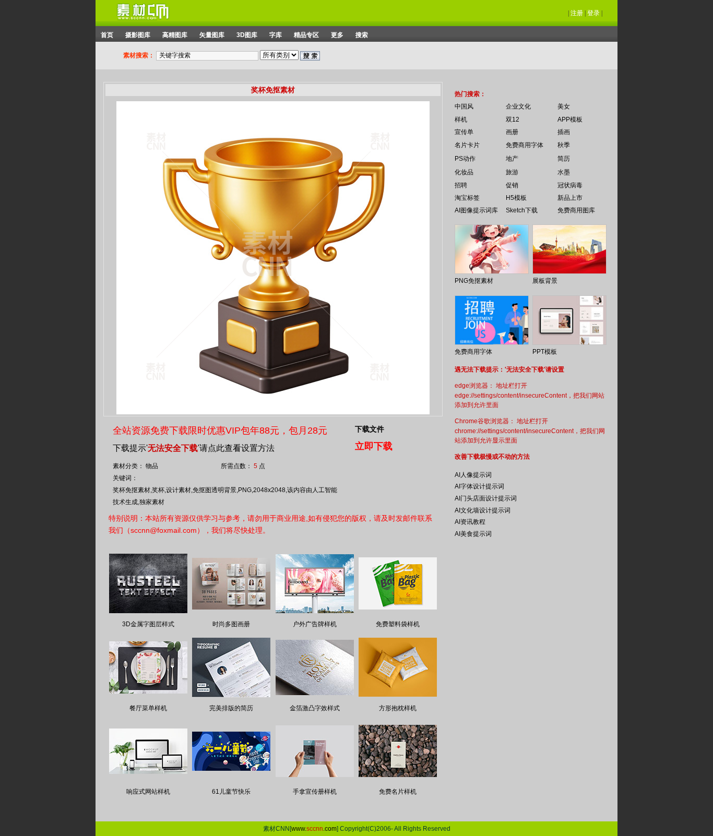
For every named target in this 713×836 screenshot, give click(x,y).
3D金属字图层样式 (148, 624)
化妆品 (464, 172)
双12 (512, 119)
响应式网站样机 (148, 791)
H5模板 (516, 197)
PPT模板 (544, 351)
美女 (563, 106)
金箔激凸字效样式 (315, 708)
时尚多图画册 (231, 624)
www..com (314, 828)
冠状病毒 (570, 185)
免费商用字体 (524, 145)
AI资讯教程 (470, 522)
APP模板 (570, 119)
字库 (275, 35)
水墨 (563, 172)
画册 (512, 132)
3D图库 (246, 35)
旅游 (512, 172)
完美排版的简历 (231, 708)
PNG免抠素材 (474, 280)
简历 (563, 158)
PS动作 (465, 158)
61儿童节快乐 (231, 791)
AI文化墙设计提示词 (482, 510)
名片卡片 (467, 145)
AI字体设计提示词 (479, 486)
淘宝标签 (467, 197)
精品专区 (306, 35)
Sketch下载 (522, 210)
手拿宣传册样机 (315, 791)
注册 (577, 13)
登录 (593, 13)
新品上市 (570, 197)
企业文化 (518, 106)
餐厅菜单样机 (148, 708)
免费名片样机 (398, 791)
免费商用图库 (576, 210)
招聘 (461, 185)
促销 (512, 185)
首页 (107, 35)
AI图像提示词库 (476, 210)
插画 (563, 132)
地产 (512, 158)
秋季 (563, 145)
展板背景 (544, 280)
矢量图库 (211, 35)
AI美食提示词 (473, 534)
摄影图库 (137, 35)
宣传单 (464, 132)
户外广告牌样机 (315, 624)
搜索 (361, 35)
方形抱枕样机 (398, 708)
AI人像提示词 (473, 475)
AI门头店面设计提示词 (486, 498)
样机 (461, 119)
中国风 (464, 106)
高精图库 (174, 35)
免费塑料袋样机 (398, 624)
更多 (337, 35)
